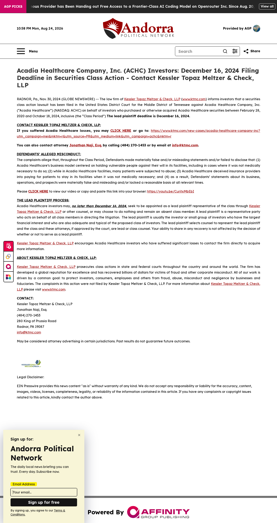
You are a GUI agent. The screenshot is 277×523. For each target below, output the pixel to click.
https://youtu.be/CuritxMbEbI (170, 191)
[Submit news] (8, 246)
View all (267, 6)
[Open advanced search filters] (235, 51)
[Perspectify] (8, 256)
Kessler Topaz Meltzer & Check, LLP (152, 99)
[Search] (225, 51)
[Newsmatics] (8, 277)
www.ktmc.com (194, 99)
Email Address (24, 484)
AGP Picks (13, 6)
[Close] (79, 435)
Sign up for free (43, 502)
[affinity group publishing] (8, 267)
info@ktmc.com (29, 332)
